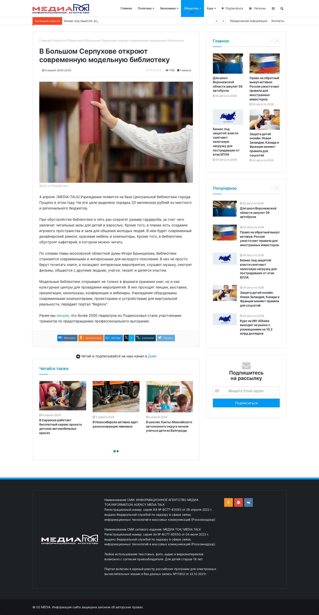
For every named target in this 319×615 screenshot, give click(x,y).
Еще (210, 8)
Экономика (168, 8)
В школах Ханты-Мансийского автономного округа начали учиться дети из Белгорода (169, 426)
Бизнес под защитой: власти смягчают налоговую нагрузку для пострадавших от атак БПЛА (127, 21)
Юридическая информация (248, 21)
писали (63, 315)
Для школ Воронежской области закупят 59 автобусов (258, 212)
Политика (144, 8)
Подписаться (234, 8)
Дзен (152, 356)
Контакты (277, 21)
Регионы (259, 8)
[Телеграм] (238, 502)
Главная (126, 8)
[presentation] (114, 446)
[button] (114, 451)
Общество (191, 8)
